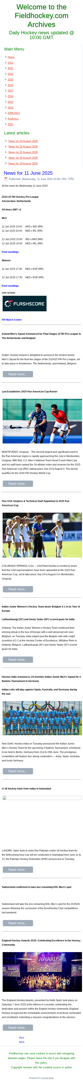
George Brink (47, 1078)
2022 (10, 62)
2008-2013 (14, 113)
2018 (10, 85)
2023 (10, 124)
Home (11, 57)
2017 (10, 90)
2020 (10, 79)
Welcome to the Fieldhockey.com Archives (41, 15)
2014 (10, 107)
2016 (10, 96)
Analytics (13, 118)
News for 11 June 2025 (28, 173)
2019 (10, 73)
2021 (10, 68)
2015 (10, 102)
